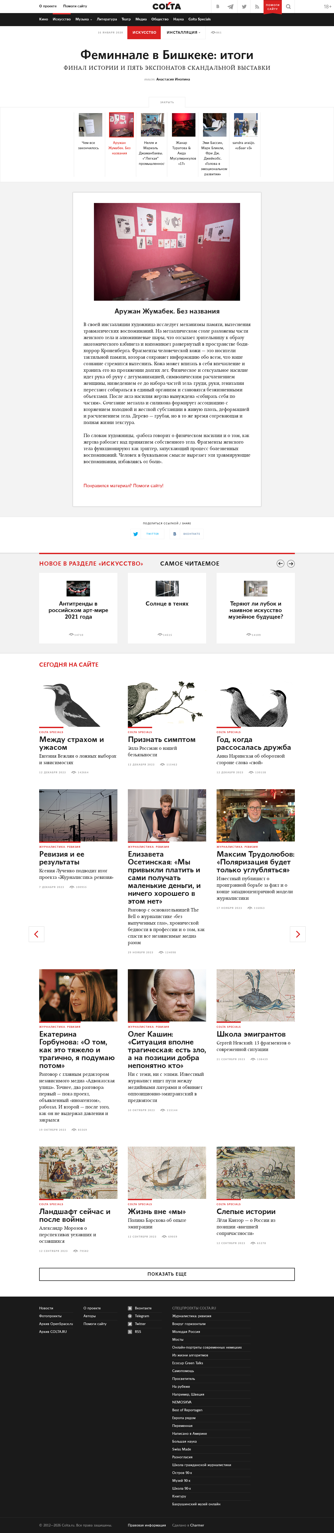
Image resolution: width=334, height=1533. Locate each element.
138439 (262, 1059)
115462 (171, 764)
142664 (83, 772)
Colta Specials (199, 19)
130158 (260, 772)
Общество (160, 19)
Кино (43, 19)
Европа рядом (183, 1418)
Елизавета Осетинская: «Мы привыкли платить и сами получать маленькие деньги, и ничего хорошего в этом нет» (164, 878)
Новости (46, 1308)
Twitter (140, 1324)
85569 (82, 1130)
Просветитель (183, 1379)
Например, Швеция (188, 1394)
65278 (261, 1243)
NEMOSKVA (182, 1402)
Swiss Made (181, 1449)
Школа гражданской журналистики (201, 1465)
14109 (256, 635)
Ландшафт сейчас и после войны (74, 1216)
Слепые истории (246, 1212)
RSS (138, 1332)
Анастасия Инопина (173, 79)
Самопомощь (183, 1371)
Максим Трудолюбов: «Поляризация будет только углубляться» (256, 862)
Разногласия (182, 1457)
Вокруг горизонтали (189, 1324)
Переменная (182, 1426)
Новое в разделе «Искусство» (91, 564)
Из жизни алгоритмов (190, 1355)
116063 (259, 908)
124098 (170, 952)
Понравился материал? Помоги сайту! (123, 486)
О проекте (48, 6)
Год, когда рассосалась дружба (254, 744)
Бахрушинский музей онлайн (196, 1504)
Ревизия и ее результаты (61, 858)
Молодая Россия (186, 1332)
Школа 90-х (181, 1488)
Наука (178, 19)
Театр (126, 19)
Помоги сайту (75, 6)
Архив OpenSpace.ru (56, 1324)
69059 (172, 1236)
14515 (167, 635)
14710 (79, 635)
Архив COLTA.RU (53, 1332)
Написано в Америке (189, 1434)
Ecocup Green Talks (187, 1363)
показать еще (167, 1274)
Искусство (62, 19)
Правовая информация (147, 1525)
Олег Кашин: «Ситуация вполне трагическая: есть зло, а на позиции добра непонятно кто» (167, 1050)
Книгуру (179, 1496)
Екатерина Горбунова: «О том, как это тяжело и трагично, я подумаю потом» (77, 1050)
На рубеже (181, 1387)
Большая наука (184, 1441)
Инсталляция (182, 32)
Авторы (90, 1316)
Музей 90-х (181, 1481)
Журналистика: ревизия (60, 847)
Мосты (177, 1340)
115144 (172, 1110)
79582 (84, 1251)
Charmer (197, 1525)
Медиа (141, 19)
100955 (81, 887)
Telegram (142, 1316)
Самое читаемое (189, 564)
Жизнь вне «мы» (157, 1212)
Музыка (82, 19)
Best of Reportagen (187, 1410)
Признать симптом (162, 740)
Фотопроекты (50, 1316)
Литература (107, 19)
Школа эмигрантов (251, 1034)
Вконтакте (143, 1308)
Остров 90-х (182, 1473)
